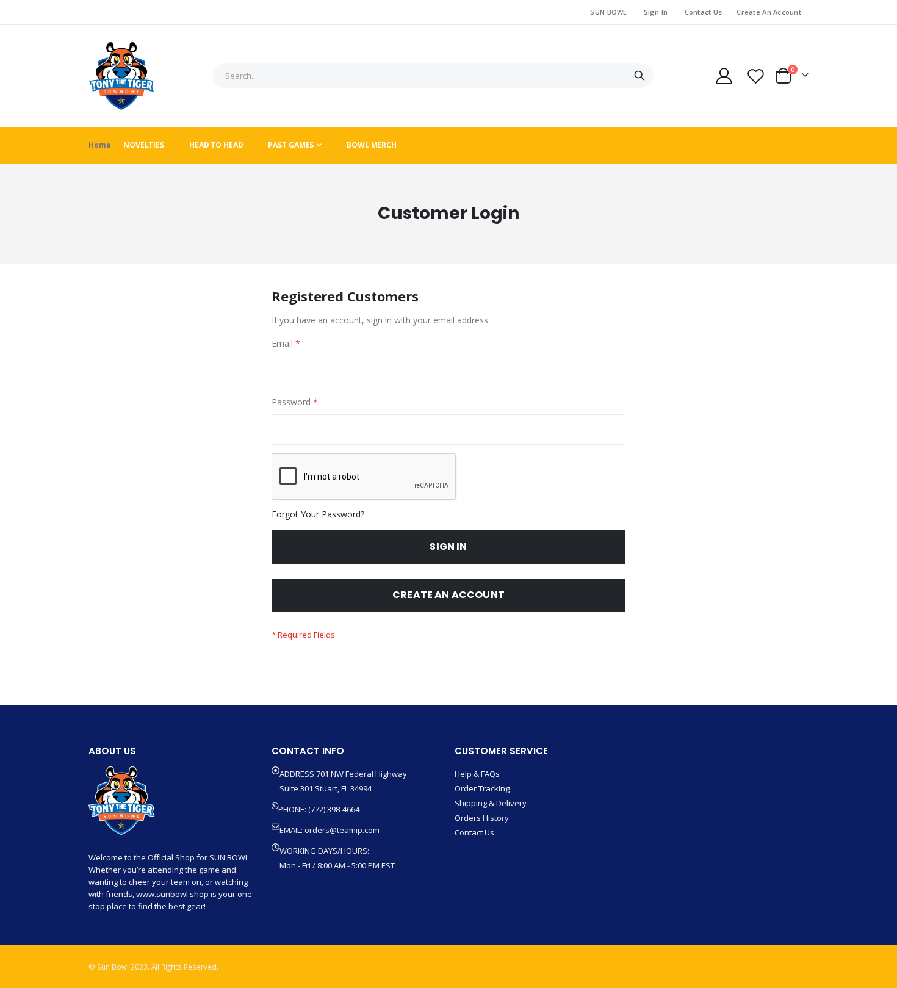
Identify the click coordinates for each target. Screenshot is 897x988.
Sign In (656, 11)
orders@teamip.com (342, 829)
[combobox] (433, 75)
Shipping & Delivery (491, 803)
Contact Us (703, 11)
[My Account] (724, 76)
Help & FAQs (477, 773)
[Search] (639, 75)
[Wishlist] (756, 76)
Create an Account (769, 11)
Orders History (482, 817)
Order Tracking (482, 788)
